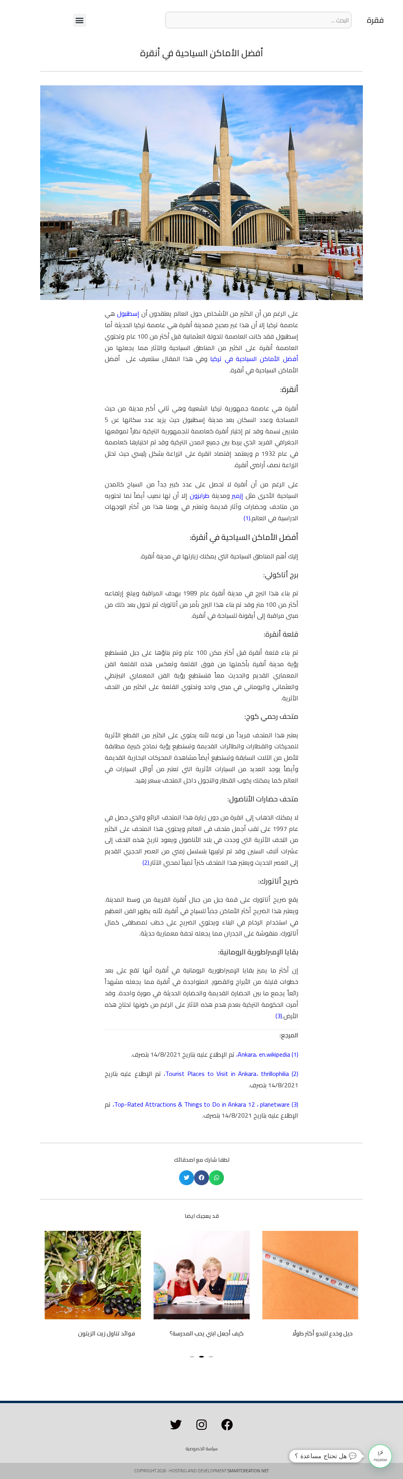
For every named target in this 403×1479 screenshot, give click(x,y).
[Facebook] (227, 1425)
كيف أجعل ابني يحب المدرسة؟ (207, 1333)
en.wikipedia (274, 1054)
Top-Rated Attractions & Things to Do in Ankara (180, 1104)
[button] (79, 20)
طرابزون (201, 495)
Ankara (247, 1054)
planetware (275, 1104)
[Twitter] (176, 1425)
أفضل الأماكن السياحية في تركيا (254, 359)
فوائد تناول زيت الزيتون (106, 1333)
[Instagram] (201, 1425)
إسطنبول (128, 313)
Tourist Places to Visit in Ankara (211, 1073)
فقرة (375, 20)
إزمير (239, 495)
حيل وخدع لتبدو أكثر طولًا (322, 1333)
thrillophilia (273, 1073)
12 (251, 1104)
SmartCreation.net (248, 1471)
